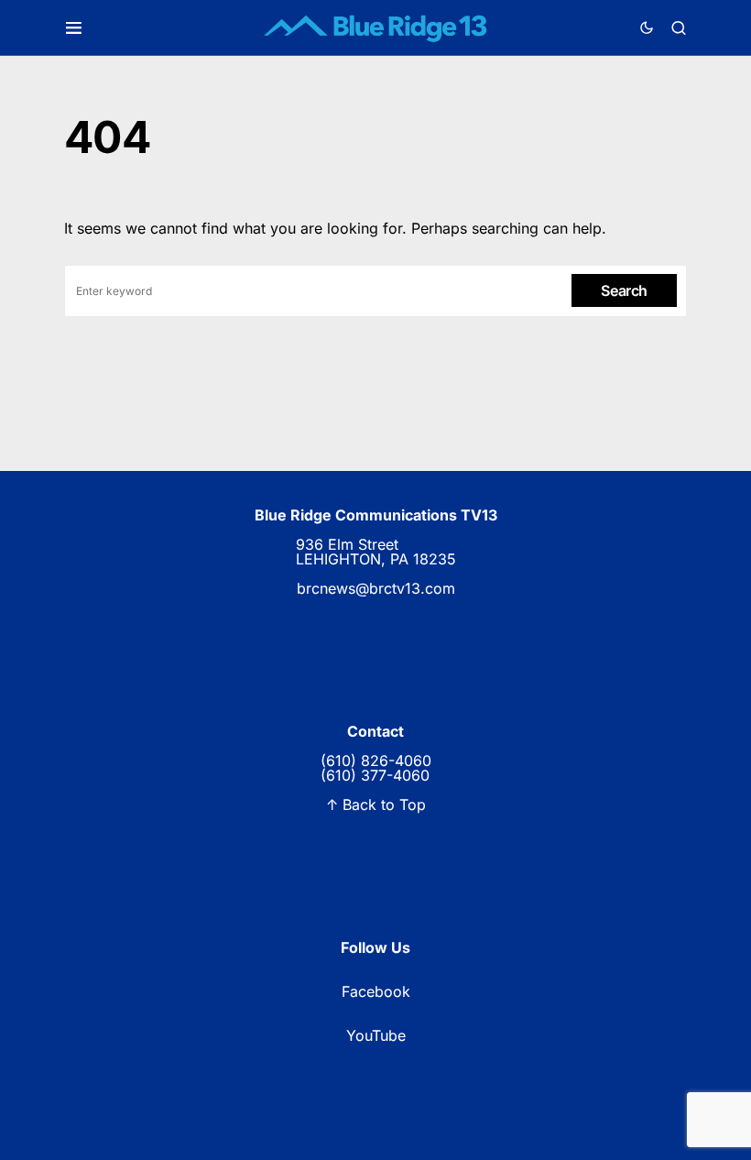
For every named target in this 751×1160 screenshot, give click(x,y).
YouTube (376, 1035)
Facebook (376, 991)
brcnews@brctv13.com (376, 588)
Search (624, 290)
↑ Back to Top (376, 804)
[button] (73, 28)
